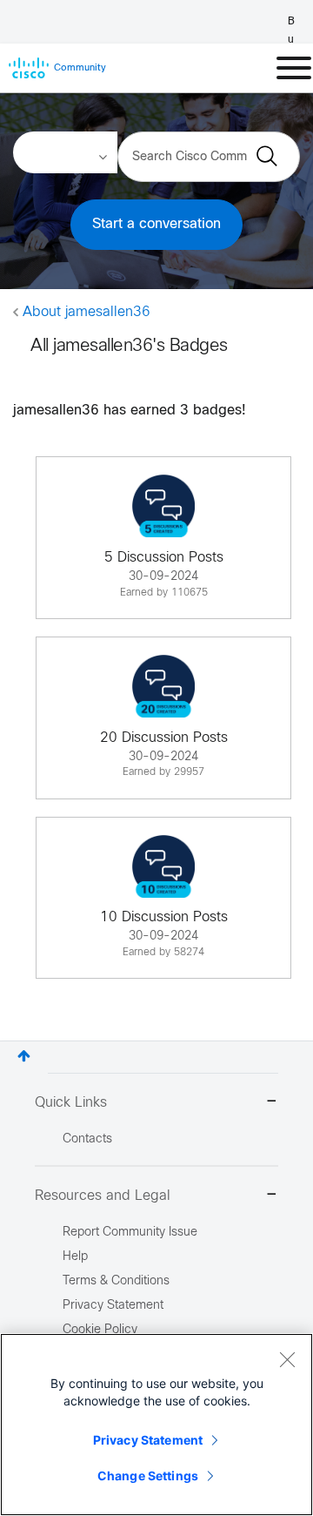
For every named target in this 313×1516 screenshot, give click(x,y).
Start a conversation (156, 224)
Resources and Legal (102, 1196)
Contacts (87, 1139)
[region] (156, 1424)
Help (75, 1257)
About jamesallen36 (86, 312)
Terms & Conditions (116, 1281)
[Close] (287, 1359)
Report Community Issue (130, 1232)
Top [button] (24, 1056)
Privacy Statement (148, 1439)
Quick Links (71, 1102)
